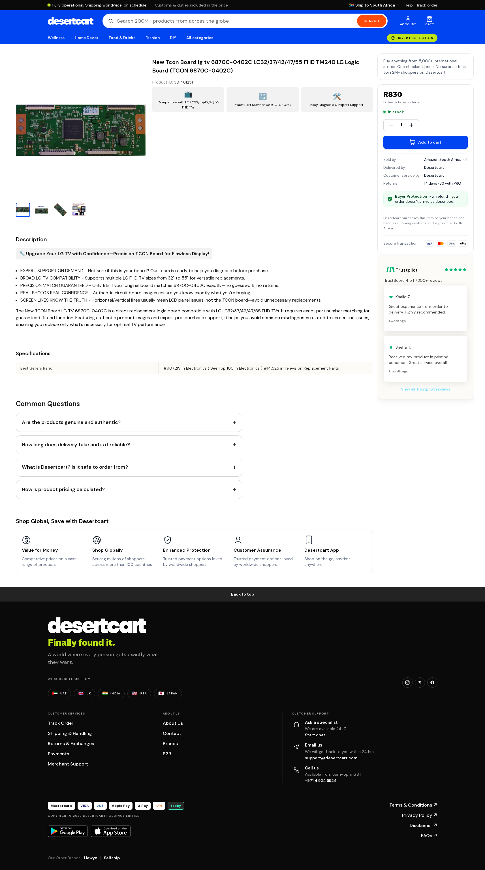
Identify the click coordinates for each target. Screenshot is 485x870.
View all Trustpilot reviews (425, 389)
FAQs (429, 836)
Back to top (242, 594)
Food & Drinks (122, 37)
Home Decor (87, 37)
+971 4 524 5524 (321, 780)
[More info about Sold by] (465, 159)
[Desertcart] (70, 21)
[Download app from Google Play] (67, 831)
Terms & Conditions (413, 805)
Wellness (56, 37)
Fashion (153, 37)
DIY (173, 37)
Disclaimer (423, 825)
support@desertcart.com (331, 757)
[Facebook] (432, 682)
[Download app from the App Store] (111, 831)
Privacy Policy (419, 815)
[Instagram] (407, 682)
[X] (420, 682)
